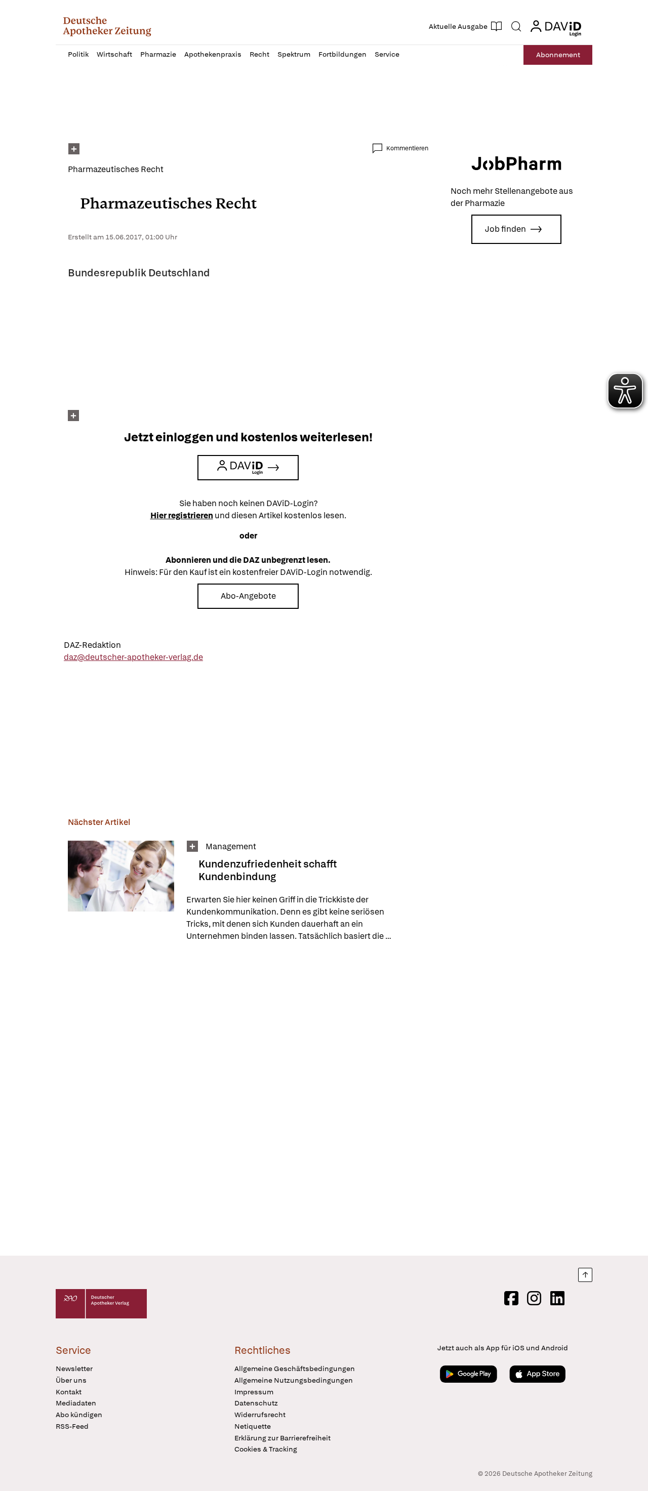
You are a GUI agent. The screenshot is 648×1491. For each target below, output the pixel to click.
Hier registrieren (181, 515)
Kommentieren (407, 148)
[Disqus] (248, 1100)
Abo (558, 54)
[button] (107, 26)
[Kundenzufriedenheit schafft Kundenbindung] (121, 891)
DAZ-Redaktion (92, 645)
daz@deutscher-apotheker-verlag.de (133, 657)
